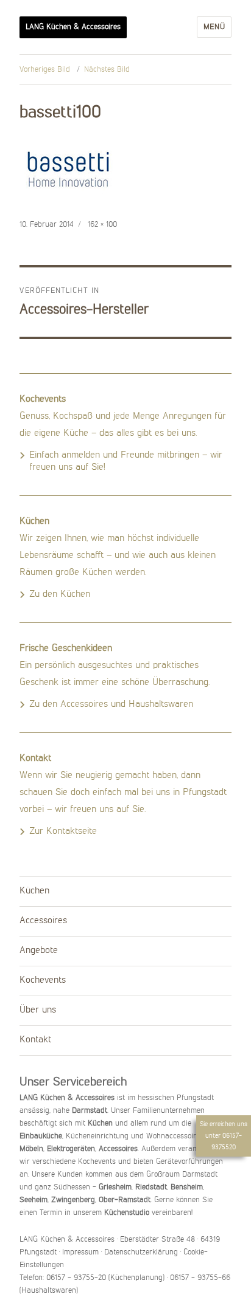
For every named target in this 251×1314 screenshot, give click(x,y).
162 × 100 (102, 225)
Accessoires (43, 921)
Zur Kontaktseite (63, 831)
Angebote (38, 950)
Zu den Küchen (59, 594)
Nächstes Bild (107, 70)
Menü (214, 27)
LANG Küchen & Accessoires (73, 27)
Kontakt (35, 1040)
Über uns (37, 1010)
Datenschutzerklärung (141, 1252)
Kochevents (42, 980)
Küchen (34, 891)
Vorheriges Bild (44, 70)
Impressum (80, 1252)
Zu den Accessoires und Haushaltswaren (111, 704)
